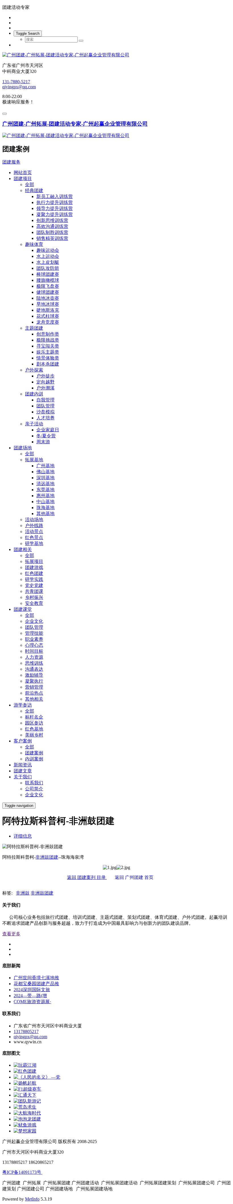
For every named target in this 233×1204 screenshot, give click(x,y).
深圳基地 (45, 477)
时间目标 (34, 651)
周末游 (43, 441)
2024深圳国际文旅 (32, 989)
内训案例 (34, 758)
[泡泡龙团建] (27, 1119)
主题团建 (34, 328)
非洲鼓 (42, 857)
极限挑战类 (47, 340)
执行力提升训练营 (54, 202)
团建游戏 (34, 567)
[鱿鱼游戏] (25, 1125)
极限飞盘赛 (47, 286)
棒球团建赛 (47, 274)
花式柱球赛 (47, 316)
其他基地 (45, 513)
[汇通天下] (25, 1095)
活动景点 (34, 531)
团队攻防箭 (47, 268)
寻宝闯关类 (47, 346)
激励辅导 (34, 675)
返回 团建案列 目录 (87, 877)
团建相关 (23, 549)
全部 (29, 184)
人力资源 (34, 657)
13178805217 (26, 1031)
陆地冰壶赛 (47, 298)
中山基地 (45, 501)
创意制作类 (47, 334)
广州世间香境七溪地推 (36, 977)
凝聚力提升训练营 (54, 214)
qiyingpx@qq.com (19, 86)
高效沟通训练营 (52, 226)
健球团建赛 (47, 292)
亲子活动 (34, 423)
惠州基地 (45, 495)
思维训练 (34, 663)
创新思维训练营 (52, 220)
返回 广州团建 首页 (137, 877)
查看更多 (11, 933)
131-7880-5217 (16, 81)
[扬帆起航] (25, 1083)
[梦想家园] (25, 1131)
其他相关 (34, 699)
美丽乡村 (34, 734)
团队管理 (45, 405)
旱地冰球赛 (47, 304)
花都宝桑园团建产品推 (36, 983)
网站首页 (23, 172)
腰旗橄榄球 (47, 280)
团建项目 (23, 178)
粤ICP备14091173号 (22, 1172)
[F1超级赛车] (27, 1089)
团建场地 (23, 447)
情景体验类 (47, 358)
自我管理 (45, 399)
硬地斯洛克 (47, 310)
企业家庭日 (47, 429)
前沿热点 (34, 693)
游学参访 (23, 705)
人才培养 (45, 417)
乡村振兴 (34, 597)
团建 (53, 857)
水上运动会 (47, 256)
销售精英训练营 (52, 238)
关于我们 (23, 776)
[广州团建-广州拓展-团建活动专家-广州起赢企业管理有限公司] (116, 55)
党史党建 (34, 585)
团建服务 (11, 162)
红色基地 (34, 729)
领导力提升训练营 (54, 208)
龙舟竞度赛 (47, 322)
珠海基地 (45, 507)
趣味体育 (34, 244)
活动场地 (34, 519)
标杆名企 (34, 717)
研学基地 (34, 543)
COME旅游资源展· (32, 1001)
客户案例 (23, 740)
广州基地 (45, 465)
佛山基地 (45, 471)
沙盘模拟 (45, 411)
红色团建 (34, 573)
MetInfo (32, 1199)
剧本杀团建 (47, 364)
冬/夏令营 (46, 435)
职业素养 (34, 639)
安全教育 (34, 603)
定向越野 (45, 381)
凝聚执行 (34, 681)
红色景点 (34, 537)
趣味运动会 (47, 250)
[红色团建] (25, 1071)
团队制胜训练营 (52, 232)
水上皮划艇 (47, 262)
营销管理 (34, 687)
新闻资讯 (23, 764)
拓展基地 (34, 459)
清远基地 (45, 483)
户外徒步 (45, 376)
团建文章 (23, 770)
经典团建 (34, 190)
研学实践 (34, 579)
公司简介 (34, 788)
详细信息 (23, 836)
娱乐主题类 (47, 352)
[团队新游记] (27, 1101)
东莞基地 (45, 489)
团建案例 (34, 752)
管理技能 (34, 633)
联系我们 (34, 782)
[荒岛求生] (25, 1107)
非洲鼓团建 (42, 893)
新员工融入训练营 (54, 196)
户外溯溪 (45, 387)
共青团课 (34, 591)
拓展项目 (34, 561)
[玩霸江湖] (25, 1065)
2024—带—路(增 (30, 995)
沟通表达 (34, 669)
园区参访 (34, 723)
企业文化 (34, 621)
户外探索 (34, 370)
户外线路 (34, 525)
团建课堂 (23, 609)
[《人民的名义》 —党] (37, 1077)
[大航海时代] (27, 1113)
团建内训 (34, 393)
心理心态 (34, 645)
